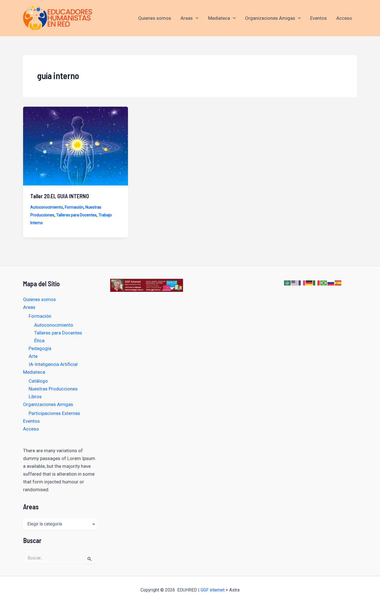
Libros (35, 396)
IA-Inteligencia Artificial (53, 364)
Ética (39, 340)
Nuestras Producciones (53, 389)
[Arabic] (287, 282)
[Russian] (331, 282)
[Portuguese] (323, 282)
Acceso (344, 18)
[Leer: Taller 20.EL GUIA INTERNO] (75, 145)
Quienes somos (154, 18)
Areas (187, 18)
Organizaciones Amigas (270, 18)
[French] (302, 282)
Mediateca (219, 18)
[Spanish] (338, 282)
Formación (74, 207)
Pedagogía (40, 348)
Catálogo (38, 381)
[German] (309, 282)
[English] (294, 282)
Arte (33, 356)
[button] (195, 18)
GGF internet (212, 590)
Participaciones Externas (54, 413)
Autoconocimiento (46, 207)
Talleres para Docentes (76, 215)
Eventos (318, 18)
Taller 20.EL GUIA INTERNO (59, 196)
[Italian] (316, 282)
